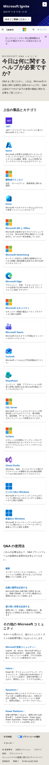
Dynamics (11, 689)
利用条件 (6, 761)
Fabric (9, 668)
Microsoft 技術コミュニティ (20, 647)
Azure (9, 150)
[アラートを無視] (44, 4)
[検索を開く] (33, 29)
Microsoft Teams (14, 332)
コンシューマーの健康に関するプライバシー (21, 757)
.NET (8, 126)
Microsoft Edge (14, 281)
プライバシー (15, 753)
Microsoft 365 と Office (18, 228)
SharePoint (12, 380)
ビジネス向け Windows (17, 492)
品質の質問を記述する (16, 587)
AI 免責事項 (7, 749)
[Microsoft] (24, 29)
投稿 (4, 753)
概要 (8, 568)
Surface (10, 436)
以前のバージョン (23, 749)
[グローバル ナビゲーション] (2, 29)
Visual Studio (13, 465)
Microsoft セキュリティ (18, 308)
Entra (9, 204)
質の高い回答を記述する (18, 606)
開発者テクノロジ (14, 179)
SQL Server (11, 407)
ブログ (37, 749)
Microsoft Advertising (17, 254)
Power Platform (14, 711)
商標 (15, 761)
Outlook (10, 356)
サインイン (42, 29)
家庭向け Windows (15, 518)
